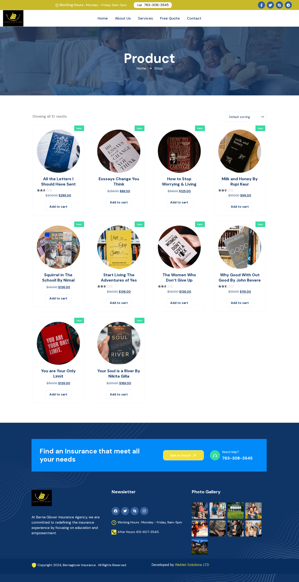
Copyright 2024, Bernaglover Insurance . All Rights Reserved (82, 565)
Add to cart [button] (58, 207)
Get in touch (181, 455)
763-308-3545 (153, 5)
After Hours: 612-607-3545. (138, 532)
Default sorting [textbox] (239, 117)
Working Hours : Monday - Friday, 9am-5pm (150, 522)
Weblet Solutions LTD (192, 564)
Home (141, 68)
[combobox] (246, 117)
